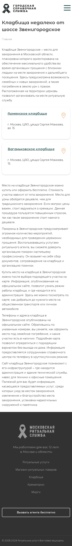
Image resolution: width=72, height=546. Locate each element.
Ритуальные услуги (36, 462)
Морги (36, 492)
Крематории (36, 485)
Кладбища (36, 477)
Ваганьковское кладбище (31, 149)
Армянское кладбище (27, 113)
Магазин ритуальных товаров (36, 470)
